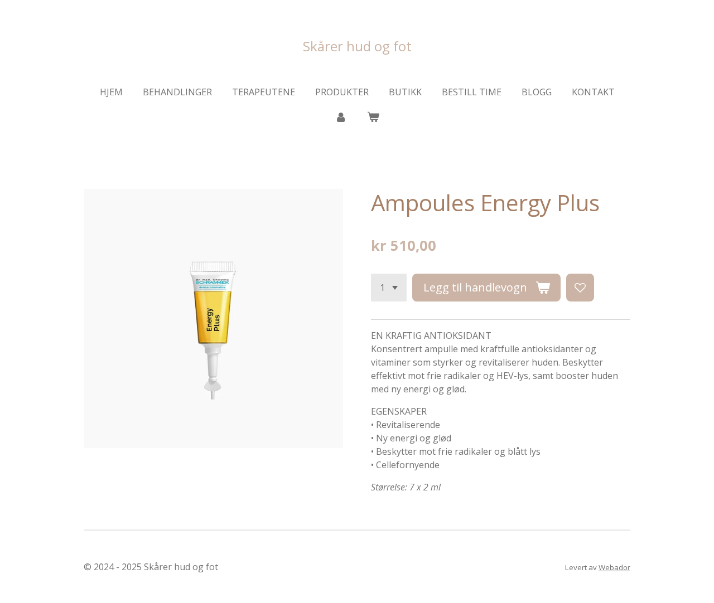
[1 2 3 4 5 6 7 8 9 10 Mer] (389, 288)
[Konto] (340, 116)
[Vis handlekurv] (373, 116)
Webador (614, 567)
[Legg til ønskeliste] (580, 288)
